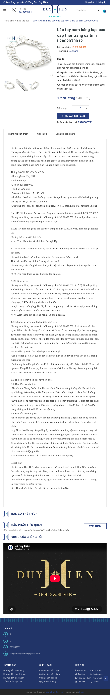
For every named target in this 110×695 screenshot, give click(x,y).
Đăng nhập (89, 2)
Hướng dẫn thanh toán (14, 674)
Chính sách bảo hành (49, 674)
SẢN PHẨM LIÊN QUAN (26, 525)
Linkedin (81, 681)
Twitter (81, 674)
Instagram (97, 674)
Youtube (97, 670)
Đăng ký (102, 2)
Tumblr (95, 681)
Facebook (81, 670)
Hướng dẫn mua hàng (13, 670)
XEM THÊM (95, 526)
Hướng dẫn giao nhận (13, 678)
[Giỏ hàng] (105, 10)
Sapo (81, 692)
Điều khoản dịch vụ (12, 681)
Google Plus (84, 678)
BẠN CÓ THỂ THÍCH (24, 513)
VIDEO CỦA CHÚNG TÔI (26, 537)
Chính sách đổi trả (48, 678)
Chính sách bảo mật (49, 670)
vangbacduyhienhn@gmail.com (25, 653)
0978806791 (25, 12)
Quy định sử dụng (47, 681)
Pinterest (97, 678)
